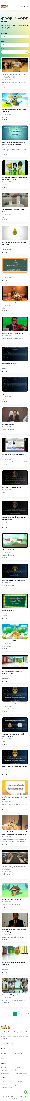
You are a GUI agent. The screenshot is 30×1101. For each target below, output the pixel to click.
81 (23, 1014)
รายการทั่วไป (18, 1068)
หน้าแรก (3, 14)
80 (19, 1014)
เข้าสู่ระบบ (22, 6)
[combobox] (15, 36)
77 (6, 1014)
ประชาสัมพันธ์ (18, 1053)
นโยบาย (17, 1056)
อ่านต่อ (4, 87)
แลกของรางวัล (5, 1056)
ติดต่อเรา (3, 1059)
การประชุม (3, 1068)
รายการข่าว (4, 1070)
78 (11, 1014)
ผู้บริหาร (17, 1085)
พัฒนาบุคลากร (5, 1073)
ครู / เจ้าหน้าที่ (18, 1082)
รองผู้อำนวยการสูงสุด (6, 1088)
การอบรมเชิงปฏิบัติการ (21, 1073)
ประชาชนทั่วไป (4, 1085)
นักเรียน (3, 1082)
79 (15, 1014)
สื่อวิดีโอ (17, 1070)
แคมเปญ (3, 1053)
